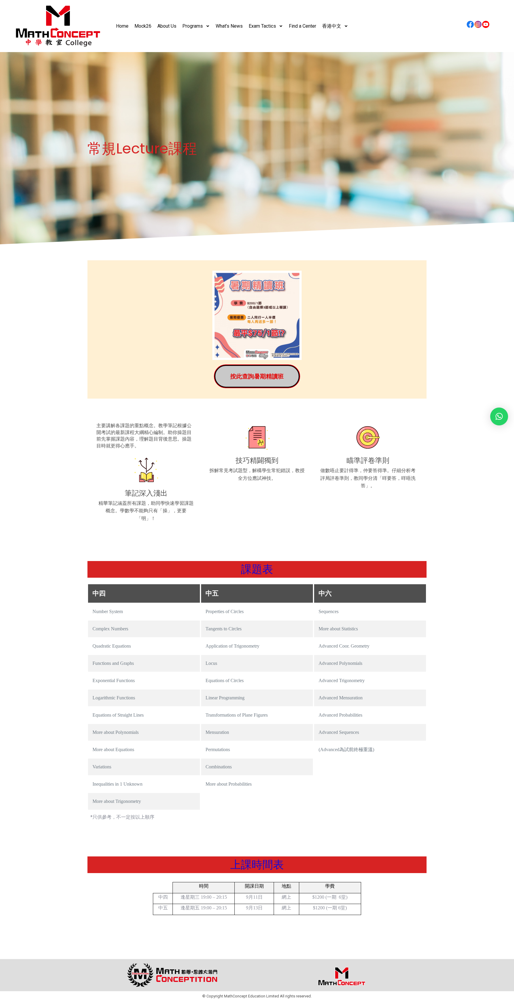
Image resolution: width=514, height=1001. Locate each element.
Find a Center (302, 26)
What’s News (229, 26)
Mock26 (142, 26)
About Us (166, 26)
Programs (192, 26)
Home (122, 26)
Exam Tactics (262, 26)
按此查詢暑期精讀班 (257, 376)
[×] (499, 416)
